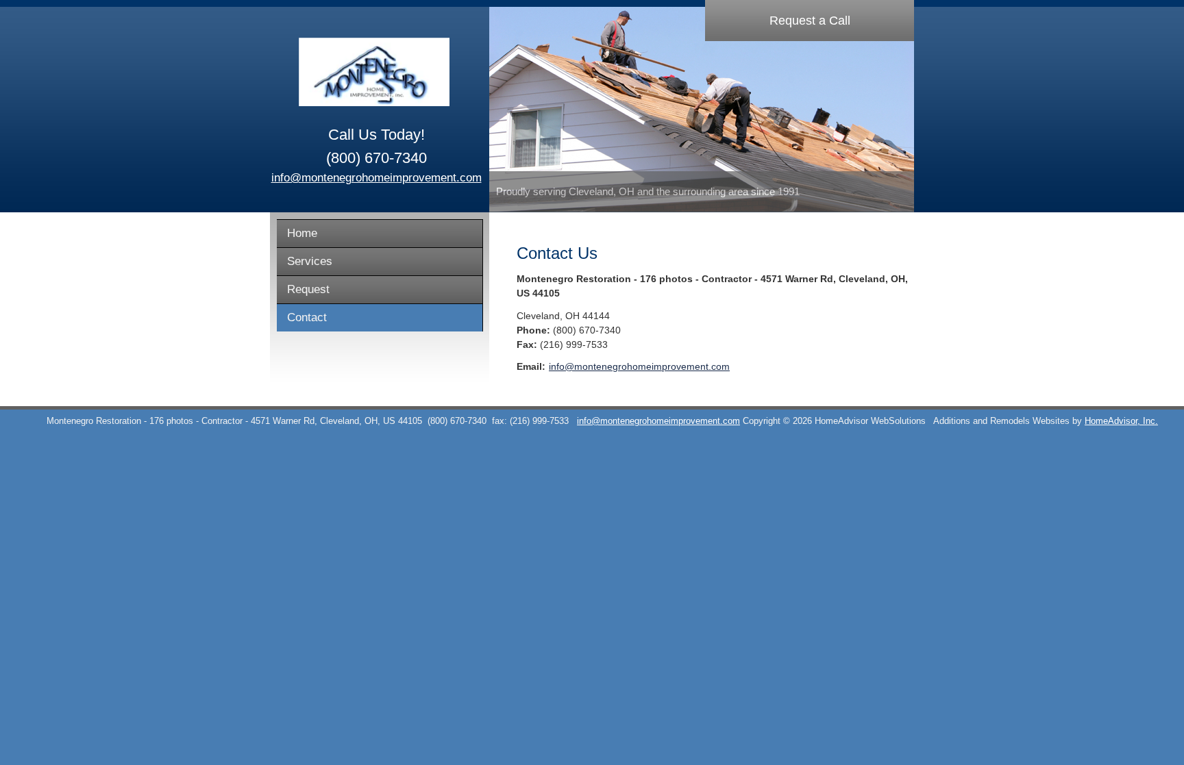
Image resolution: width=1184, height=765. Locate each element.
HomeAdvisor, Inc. (1121, 421)
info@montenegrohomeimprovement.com (376, 177)
